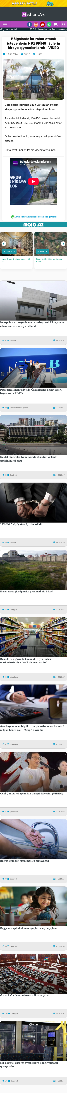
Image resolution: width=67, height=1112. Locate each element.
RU (56, 24)
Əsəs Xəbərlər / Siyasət (19, 408)
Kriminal (13, 340)
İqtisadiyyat (14, 677)
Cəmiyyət (13, 475)
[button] (4, 243)
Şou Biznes (14, 812)
